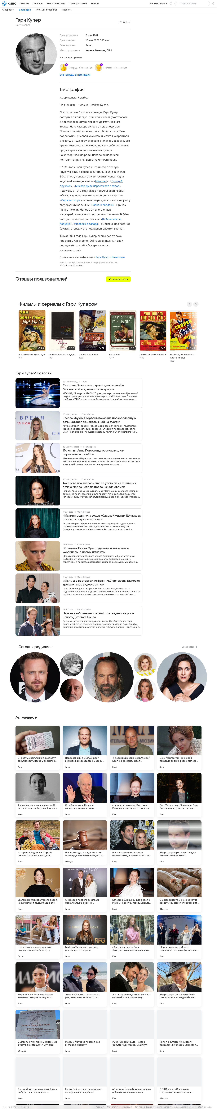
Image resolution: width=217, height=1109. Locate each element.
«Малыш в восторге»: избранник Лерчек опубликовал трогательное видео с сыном (101, 582)
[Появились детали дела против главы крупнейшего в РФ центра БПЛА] (85, 842)
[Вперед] (196, 304)
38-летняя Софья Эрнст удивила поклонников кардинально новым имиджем (96, 550)
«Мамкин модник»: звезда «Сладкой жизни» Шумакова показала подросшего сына (102, 517)
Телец (89, 45)
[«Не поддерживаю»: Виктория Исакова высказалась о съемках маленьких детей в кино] (132, 795)
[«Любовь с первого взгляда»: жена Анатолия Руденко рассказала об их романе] (85, 890)
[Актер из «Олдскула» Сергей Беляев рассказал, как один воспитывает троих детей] (38, 842)
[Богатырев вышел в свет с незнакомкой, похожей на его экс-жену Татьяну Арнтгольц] (132, 842)
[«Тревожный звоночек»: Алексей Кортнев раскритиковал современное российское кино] (132, 748)
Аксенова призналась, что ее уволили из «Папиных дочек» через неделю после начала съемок (99, 485)
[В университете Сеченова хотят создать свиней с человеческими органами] (179, 890)
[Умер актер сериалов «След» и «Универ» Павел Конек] (179, 842)
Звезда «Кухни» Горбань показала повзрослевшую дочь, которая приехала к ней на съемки (99, 420)
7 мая (89, 35)
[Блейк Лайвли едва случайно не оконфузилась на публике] (85, 1079)
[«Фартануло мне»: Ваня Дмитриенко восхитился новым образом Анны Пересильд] (132, 937)
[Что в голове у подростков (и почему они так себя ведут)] (38, 937)
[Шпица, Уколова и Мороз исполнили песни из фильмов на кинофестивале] (179, 937)
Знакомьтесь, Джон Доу (31, 354)
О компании (14, 1107)
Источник (114, 354)
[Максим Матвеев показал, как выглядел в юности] (85, 1032)
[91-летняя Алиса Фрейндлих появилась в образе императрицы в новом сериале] (179, 1032)
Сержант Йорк (70, 200)
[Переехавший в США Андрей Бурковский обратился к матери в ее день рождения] (85, 748)
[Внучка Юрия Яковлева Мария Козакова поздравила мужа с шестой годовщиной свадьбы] (38, 984)
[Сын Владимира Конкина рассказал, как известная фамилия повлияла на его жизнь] (85, 795)
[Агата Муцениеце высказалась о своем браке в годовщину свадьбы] (132, 984)
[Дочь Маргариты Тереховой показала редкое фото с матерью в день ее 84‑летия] (179, 748)
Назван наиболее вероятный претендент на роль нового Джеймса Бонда (98, 615)
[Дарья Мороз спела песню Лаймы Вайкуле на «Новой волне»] (38, 1079)
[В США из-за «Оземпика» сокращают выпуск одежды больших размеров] (179, 1079)
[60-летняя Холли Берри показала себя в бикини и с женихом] (132, 1079)
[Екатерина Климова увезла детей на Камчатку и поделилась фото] (38, 890)
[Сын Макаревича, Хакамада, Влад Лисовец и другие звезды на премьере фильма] (179, 795)
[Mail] (4, 3)
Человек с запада (86, 223)
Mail (4, 1107)
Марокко (101, 181)
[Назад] (189, 304)
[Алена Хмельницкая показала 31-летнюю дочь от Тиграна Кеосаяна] (38, 795)
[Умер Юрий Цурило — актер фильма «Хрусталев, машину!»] (132, 1032)
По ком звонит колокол (153, 354)
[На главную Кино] (11, 3)
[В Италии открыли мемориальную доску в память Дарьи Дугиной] (38, 1032)
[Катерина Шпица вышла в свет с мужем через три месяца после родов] (132, 890)
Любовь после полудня (62, 354)
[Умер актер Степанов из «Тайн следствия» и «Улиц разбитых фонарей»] (179, 984)
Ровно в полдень (102, 204)
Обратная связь (205, 1107)
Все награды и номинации (75, 74)
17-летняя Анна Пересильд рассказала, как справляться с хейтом (93, 452)
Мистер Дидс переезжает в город (97, 186)
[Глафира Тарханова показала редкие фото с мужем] (85, 937)
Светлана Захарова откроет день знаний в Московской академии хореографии (93, 387)
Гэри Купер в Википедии (110, 257)
